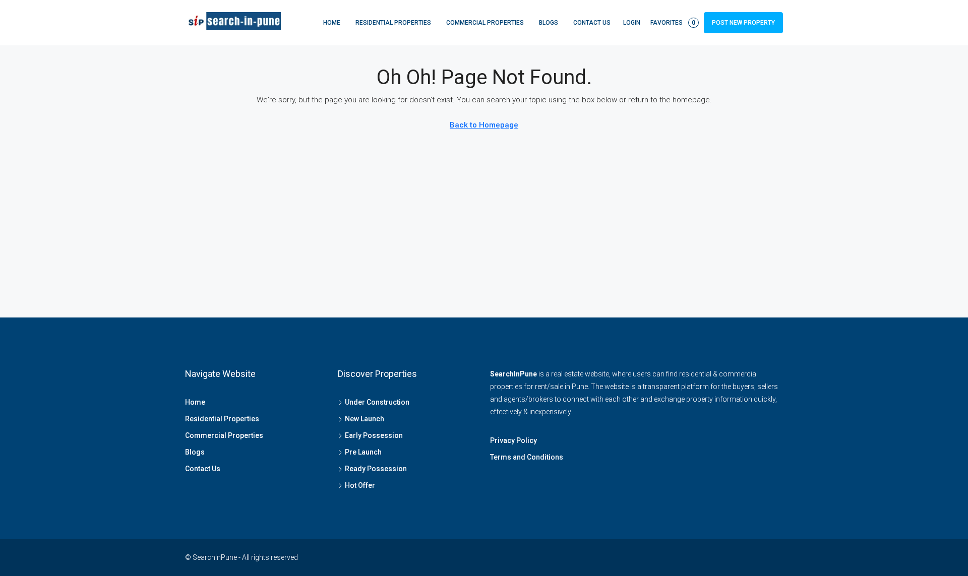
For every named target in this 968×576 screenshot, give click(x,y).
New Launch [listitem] (364, 419)
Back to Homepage (484, 125)
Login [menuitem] (631, 22)
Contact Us (592, 22)
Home (331, 22)
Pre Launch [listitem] (363, 452)
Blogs (548, 22)
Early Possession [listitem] (374, 435)
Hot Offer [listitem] (360, 485)
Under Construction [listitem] (377, 402)
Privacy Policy (513, 440)
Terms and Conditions (526, 457)
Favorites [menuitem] (672, 22)
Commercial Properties (485, 22)
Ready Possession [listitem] (376, 469)
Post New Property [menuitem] (743, 22)
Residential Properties (393, 22)
